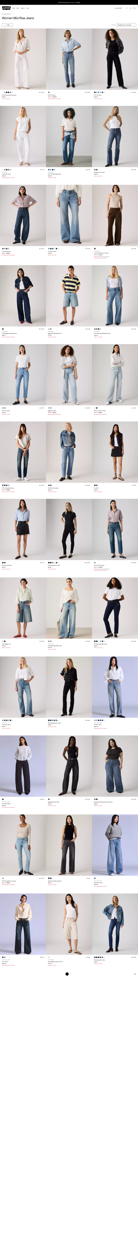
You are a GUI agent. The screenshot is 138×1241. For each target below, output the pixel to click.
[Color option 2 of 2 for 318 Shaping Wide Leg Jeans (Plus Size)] (97, 799)
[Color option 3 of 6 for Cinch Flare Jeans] (7, 720)
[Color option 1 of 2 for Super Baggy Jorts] (3, 641)
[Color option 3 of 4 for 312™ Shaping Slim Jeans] (7, 485)
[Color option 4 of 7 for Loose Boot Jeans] (55, 249)
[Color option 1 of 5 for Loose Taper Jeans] (3, 170)
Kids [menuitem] (28, 8)
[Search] (126, 8)
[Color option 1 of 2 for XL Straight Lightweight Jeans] (49, 641)
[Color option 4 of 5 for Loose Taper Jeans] (9, 170)
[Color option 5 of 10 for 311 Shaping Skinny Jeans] (56, 563)
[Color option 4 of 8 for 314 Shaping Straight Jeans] (101, 641)
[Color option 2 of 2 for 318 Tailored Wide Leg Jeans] (51, 878)
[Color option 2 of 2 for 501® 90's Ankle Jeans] (51, 485)
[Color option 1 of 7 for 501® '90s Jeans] (95, 92)
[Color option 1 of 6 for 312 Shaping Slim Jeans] (95, 957)
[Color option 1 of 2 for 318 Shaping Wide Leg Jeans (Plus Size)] (95, 799)
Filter (8, 25)
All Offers (78, 2)
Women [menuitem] (23, 8)
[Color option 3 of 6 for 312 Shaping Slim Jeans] (99, 957)
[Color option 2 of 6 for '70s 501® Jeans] (97, 720)
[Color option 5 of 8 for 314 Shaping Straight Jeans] (102, 641)
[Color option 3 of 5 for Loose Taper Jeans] (7, 170)
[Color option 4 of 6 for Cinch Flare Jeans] (9, 720)
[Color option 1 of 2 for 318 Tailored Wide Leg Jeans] (49, 878)
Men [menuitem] (18, 8)
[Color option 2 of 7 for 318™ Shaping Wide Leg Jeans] (5, 92)
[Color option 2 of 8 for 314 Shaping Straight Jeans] (97, 641)
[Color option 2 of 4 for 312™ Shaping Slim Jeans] (5, 485)
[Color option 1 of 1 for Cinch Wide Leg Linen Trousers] (95, 249)
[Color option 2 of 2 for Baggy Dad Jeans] (51, 408)
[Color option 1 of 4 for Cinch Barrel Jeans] (3, 249)
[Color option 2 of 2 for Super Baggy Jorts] (5, 641)
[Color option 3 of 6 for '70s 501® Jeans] (99, 720)
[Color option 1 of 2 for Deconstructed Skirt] (3, 563)
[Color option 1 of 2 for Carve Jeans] (3, 957)
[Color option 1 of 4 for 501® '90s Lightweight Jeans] (49, 170)
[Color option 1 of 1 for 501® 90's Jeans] (49, 92)
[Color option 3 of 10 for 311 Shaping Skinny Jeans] (53, 563)
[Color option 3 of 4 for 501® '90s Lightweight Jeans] (53, 170)
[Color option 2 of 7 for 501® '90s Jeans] (97, 92)
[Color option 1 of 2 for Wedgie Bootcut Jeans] (95, 170)
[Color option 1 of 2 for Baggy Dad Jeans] (49, 408)
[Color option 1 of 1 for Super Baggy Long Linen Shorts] (49, 957)
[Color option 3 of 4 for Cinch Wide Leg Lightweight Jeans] (99, 329)
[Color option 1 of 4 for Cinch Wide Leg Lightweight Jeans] (95, 329)
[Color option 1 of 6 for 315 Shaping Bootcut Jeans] (49, 720)
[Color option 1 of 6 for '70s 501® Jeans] (95, 720)
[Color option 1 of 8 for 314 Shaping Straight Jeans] (95, 641)
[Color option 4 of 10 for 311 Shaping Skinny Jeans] (55, 563)
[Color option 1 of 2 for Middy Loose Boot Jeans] (95, 408)
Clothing (3, 13)
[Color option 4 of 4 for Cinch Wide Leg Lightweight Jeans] (101, 329)
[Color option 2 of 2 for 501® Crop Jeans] (5, 408)
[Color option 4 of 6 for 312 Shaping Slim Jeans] (101, 957)
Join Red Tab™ (118, 8)
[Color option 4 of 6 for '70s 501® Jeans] (101, 720)
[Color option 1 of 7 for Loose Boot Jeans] (49, 249)
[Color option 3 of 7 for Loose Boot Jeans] (53, 249)
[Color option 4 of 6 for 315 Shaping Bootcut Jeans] (55, 720)
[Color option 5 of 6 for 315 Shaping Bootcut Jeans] (56, 720)
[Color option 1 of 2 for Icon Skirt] (95, 485)
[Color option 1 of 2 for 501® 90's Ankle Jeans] (49, 485)
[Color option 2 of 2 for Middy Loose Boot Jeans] (97, 408)
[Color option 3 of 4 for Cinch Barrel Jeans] (7, 249)
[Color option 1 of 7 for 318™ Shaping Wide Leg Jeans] (3, 92)
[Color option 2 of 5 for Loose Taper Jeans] (5, 170)
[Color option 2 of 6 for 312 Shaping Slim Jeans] (97, 957)
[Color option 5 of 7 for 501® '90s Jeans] (102, 92)
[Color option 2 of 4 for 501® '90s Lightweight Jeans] (51, 170)
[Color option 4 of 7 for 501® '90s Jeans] (101, 92)
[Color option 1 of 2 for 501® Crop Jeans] (3, 408)
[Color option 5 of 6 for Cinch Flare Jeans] (11, 720)
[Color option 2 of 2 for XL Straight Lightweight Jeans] (51, 641)
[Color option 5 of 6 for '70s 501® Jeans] (102, 720)
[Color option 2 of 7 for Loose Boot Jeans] (51, 249)
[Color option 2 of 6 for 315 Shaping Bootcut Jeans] (51, 720)
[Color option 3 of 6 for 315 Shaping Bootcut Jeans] (53, 720)
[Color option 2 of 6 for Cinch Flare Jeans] (5, 720)
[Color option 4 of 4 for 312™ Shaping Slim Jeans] (9, 485)
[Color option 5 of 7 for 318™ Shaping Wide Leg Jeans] (11, 92)
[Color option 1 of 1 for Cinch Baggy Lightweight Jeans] (3, 329)
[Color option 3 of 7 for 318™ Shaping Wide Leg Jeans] (7, 92)
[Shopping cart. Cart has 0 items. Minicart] (134, 8)
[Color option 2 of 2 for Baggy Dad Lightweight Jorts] (51, 329)
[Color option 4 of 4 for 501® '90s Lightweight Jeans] (55, 170)
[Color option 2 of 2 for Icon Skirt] (97, 485)
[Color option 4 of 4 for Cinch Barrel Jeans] (9, 249)
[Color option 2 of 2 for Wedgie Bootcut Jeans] (97, 170)
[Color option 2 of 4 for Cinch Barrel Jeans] (5, 249)
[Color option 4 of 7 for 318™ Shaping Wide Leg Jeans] (9, 92)
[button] (130, 8)
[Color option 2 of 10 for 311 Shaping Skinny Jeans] (51, 563)
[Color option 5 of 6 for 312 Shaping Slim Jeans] (102, 957)
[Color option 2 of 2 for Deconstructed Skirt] (5, 563)
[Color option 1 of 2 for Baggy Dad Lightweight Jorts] (49, 329)
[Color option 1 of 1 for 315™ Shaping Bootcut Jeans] (3, 878)
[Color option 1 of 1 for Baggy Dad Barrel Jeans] (49, 799)
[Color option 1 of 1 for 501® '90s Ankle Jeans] (95, 563)
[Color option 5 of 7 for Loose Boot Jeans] (56, 249)
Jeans (10, 13)
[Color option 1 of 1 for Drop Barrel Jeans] (3, 799)
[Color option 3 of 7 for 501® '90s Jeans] (99, 92)
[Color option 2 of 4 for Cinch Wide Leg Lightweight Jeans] (97, 329)
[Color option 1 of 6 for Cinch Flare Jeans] (3, 720)
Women (7, 13)
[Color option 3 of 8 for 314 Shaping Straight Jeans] (99, 641)
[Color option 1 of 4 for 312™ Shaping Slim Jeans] (3, 485)
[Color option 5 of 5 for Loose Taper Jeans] (11, 170)
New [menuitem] (14, 8)
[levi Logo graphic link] (6, 8)
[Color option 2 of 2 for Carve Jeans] (5, 957)
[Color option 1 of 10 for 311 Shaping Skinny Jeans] (49, 563)
